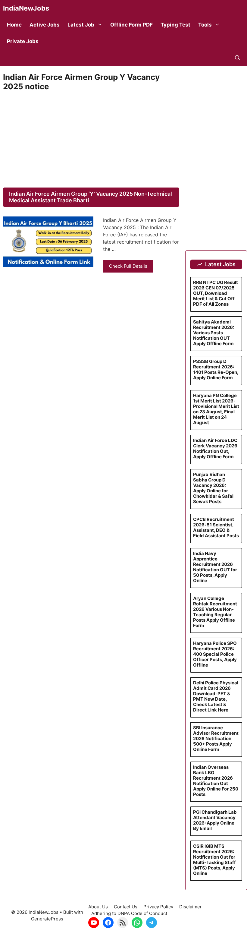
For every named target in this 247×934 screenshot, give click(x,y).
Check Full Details (128, 266)
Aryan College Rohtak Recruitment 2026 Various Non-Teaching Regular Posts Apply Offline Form (215, 611)
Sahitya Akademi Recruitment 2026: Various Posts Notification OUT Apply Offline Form (213, 332)
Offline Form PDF (131, 25)
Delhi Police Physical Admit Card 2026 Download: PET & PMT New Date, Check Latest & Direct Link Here (215, 696)
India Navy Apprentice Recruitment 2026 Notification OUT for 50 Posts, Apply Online (215, 567)
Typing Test (175, 25)
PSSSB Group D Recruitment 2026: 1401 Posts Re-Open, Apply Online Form (215, 369)
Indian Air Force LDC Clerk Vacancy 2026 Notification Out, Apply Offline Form (215, 448)
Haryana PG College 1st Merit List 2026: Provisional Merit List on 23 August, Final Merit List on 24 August (216, 409)
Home (14, 25)
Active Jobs (45, 25)
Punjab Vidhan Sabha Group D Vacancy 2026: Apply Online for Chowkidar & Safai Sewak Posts (213, 488)
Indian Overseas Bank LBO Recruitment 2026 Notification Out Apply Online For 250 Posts (215, 780)
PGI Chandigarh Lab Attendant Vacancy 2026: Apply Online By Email (215, 820)
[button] (237, 58)
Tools (205, 25)
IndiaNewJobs (26, 8)
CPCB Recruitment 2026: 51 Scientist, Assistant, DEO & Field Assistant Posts (216, 527)
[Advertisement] (91, 139)
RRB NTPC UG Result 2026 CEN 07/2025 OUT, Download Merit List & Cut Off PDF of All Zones (215, 293)
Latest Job (80, 25)
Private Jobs (23, 41)
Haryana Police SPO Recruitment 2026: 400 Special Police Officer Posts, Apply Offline (215, 654)
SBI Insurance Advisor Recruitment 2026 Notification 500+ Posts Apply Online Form (216, 738)
